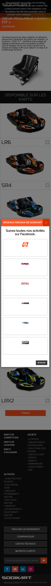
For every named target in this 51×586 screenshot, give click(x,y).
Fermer (42, 363)
